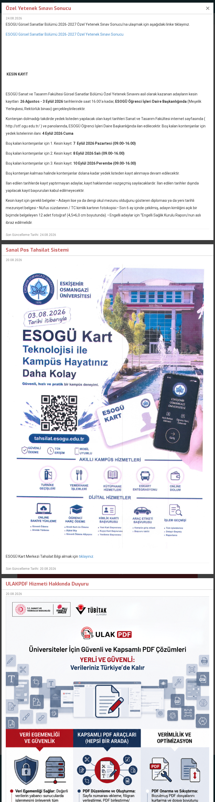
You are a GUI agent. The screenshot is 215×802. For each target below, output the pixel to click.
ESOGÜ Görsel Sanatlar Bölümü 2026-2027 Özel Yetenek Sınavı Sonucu (64, 34)
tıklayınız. (86, 556)
